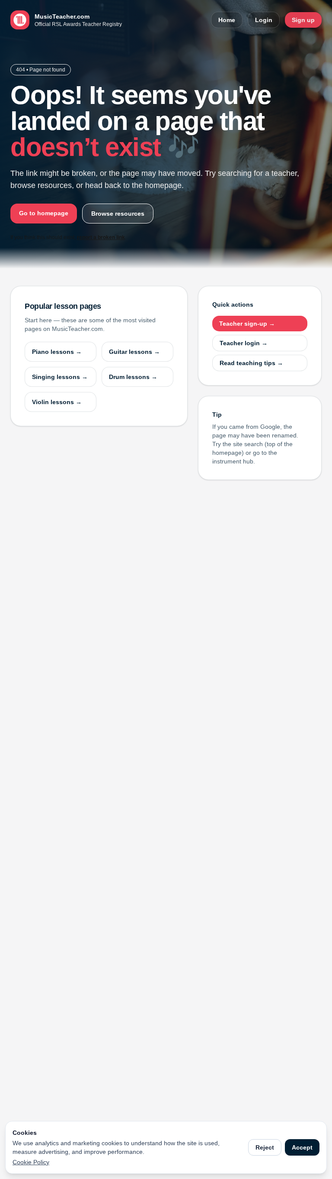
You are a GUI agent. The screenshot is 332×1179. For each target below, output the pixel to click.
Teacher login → (244, 343)
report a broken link (101, 237)
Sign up (303, 19)
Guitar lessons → (134, 351)
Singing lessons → (60, 376)
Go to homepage (43, 213)
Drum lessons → (133, 376)
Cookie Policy (31, 1162)
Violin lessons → (57, 401)
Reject (264, 1147)
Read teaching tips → (251, 363)
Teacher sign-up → (247, 323)
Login (263, 19)
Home (226, 19)
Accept (302, 1147)
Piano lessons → (57, 351)
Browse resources (117, 213)
